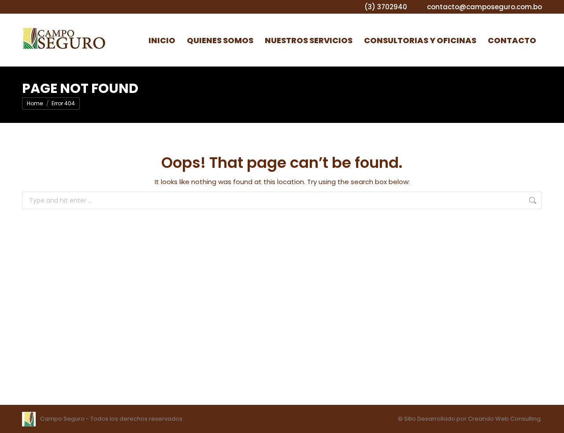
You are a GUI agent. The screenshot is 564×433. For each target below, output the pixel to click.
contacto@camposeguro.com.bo (484, 6)
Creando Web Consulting (504, 418)
